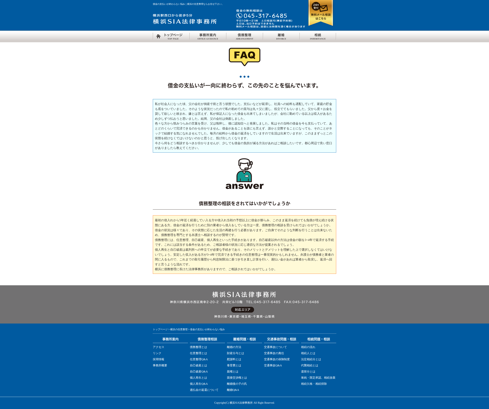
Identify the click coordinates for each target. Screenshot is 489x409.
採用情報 (158, 359)
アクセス (158, 347)
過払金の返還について (204, 389)
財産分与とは (235, 353)
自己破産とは (198, 365)
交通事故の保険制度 (277, 359)
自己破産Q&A (199, 371)
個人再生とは (198, 377)
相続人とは (308, 353)
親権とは (232, 371)
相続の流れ (308, 347)
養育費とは (234, 365)
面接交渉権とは (237, 377)
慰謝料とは (234, 359)
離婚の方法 (234, 347)
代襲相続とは (309, 365)
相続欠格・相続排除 (314, 383)
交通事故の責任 (274, 353)
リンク (157, 353)
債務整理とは (198, 347)
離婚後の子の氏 (237, 383)
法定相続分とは (311, 359)
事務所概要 (160, 365)
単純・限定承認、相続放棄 (318, 377)
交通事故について (275, 347)
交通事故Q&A (273, 365)
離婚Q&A (233, 389)
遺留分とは (308, 371)
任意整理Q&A (199, 359)
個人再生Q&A (199, 383)
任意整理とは (198, 353)
